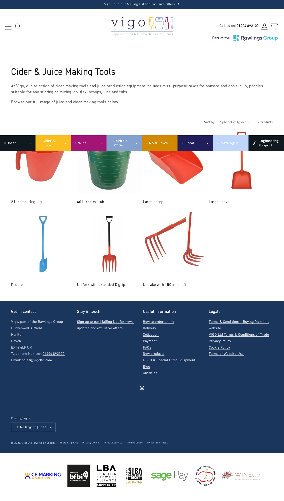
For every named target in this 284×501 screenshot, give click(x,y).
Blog (146, 366)
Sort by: (209, 122)
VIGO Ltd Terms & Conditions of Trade (239, 334)
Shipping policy (69, 442)
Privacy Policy (220, 341)
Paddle (17, 284)
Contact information (158, 442)
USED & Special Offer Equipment (169, 360)
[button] (8, 26)
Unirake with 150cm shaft (164, 284)
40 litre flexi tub (90, 201)
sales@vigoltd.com (37, 360)
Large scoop (153, 201)
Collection (151, 334)
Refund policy (135, 442)
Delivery (149, 328)
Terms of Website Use (226, 353)
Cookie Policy (219, 347)
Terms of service (112, 442)
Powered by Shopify (44, 443)
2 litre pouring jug (26, 201)
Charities (150, 373)
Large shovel (220, 201)
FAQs (147, 347)
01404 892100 (248, 25)
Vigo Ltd (27, 443)
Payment (150, 341)
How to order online (158, 321)
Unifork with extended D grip (101, 284)
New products (153, 353)
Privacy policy (90, 442)
